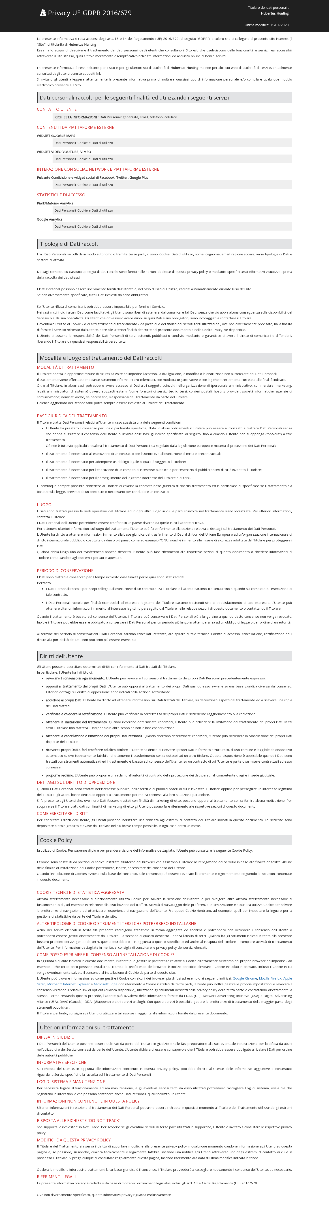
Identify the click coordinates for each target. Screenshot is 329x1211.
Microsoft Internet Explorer (68, 984)
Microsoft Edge (106, 984)
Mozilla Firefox (270, 978)
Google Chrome (245, 978)
